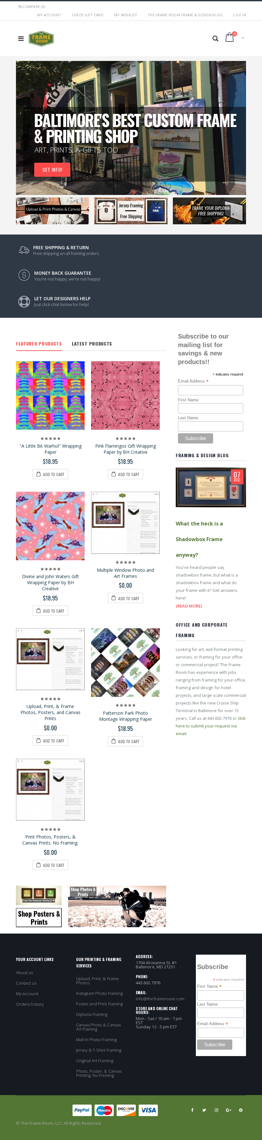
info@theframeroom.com (160, 999)
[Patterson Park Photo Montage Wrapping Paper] (125, 662)
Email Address (193, 381)
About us (24, 972)
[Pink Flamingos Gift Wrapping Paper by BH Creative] (125, 395)
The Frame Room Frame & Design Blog (185, 14)
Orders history (30, 1004)
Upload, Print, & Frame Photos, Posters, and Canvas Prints (50, 712)
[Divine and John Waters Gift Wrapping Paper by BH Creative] (50, 526)
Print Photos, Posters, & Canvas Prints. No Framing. (50, 840)
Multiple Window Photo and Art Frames (125, 573)
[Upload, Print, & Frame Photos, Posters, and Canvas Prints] (50, 659)
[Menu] (21, 38)
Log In (239, 14)
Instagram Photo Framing (99, 993)
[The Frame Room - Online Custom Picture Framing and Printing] (41, 35)
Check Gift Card (88, 14)
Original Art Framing (94, 1060)
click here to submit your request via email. (211, 725)
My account (27, 993)
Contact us (26, 983)
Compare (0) (33, 6)
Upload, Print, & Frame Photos (97, 981)
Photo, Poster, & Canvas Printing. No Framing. (99, 1073)
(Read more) (189, 606)
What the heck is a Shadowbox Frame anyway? (199, 539)
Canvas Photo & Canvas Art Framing (98, 1027)
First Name (188, 400)
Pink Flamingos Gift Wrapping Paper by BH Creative (125, 449)
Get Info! (73, 158)
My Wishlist (125, 14)
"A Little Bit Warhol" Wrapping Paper (50, 449)
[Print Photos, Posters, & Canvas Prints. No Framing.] (50, 790)
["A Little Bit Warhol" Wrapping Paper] (50, 395)
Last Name (188, 417)
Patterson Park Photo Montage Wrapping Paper (125, 716)
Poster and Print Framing (99, 1004)
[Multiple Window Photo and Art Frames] (125, 523)
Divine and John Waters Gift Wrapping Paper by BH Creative (50, 582)
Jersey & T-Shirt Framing (98, 1050)
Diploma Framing (92, 1014)
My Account (49, 14)
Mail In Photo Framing (96, 1039)
